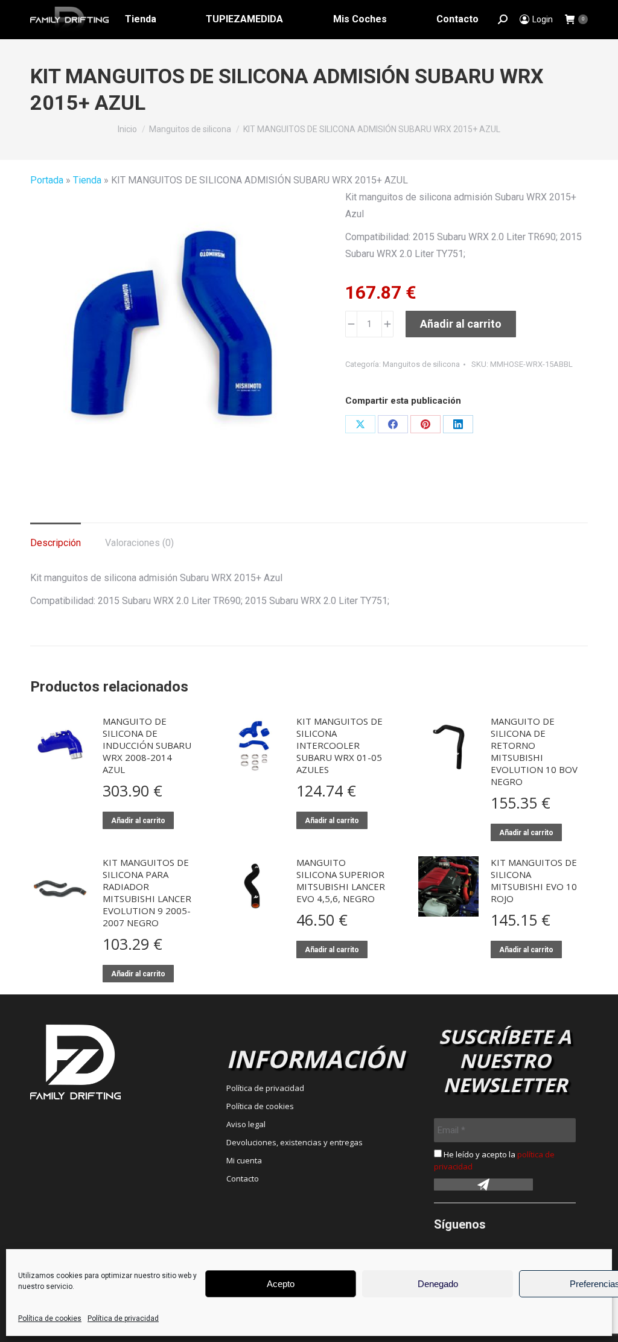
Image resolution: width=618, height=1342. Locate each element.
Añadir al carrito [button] (138, 820)
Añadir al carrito (461, 323)
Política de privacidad (123, 1318)
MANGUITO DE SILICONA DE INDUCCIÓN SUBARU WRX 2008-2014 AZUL (147, 745)
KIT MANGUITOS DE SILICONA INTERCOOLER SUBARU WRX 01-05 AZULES (339, 745)
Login (542, 19)
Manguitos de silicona (421, 364)
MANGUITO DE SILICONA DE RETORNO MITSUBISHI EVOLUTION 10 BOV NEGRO (534, 751)
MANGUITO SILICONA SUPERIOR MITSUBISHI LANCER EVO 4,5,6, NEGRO (340, 880)
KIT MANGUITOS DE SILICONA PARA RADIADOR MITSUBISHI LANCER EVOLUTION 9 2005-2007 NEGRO (147, 892)
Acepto (281, 1284)
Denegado (438, 1284)
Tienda (87, 180)
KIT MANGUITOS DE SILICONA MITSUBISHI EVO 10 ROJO (534, 880)
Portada (46, 180)
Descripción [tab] (55, 543)
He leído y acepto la (494, 1160)
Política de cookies (49, 1318)
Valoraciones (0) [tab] (139, 543)
